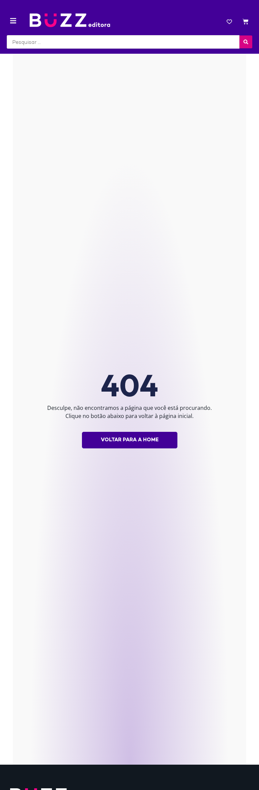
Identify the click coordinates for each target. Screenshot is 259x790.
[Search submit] (245, 41)
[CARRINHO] (245, 22)
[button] (13, 21)
